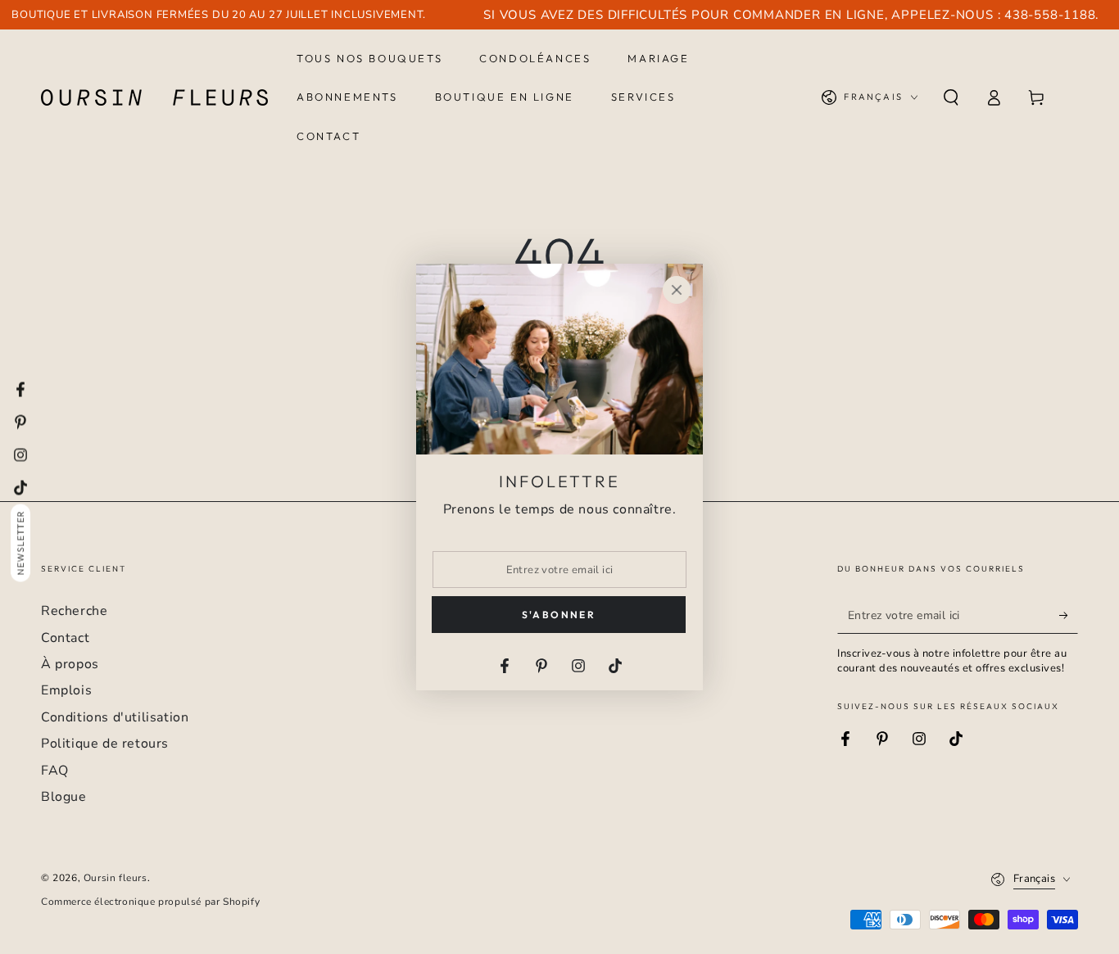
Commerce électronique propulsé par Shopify (150, 901)
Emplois (66, 690)
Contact (65, 638)
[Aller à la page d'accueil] (154, 97)
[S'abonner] (1068, 615)
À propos (70, 664)
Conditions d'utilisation (114, 717)
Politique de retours (105, 744)
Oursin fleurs (115, 877)
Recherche (74, 611)
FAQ (55, 771)
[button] (951, 97)
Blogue (64, 797)
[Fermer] (677, 290)
